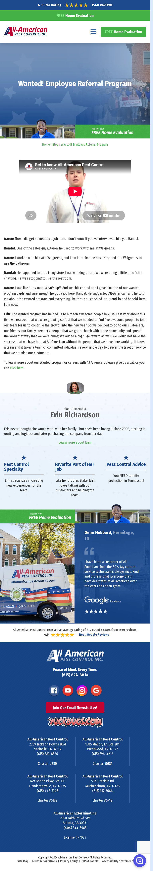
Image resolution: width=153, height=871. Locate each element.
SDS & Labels (90, 861)
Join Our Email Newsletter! (75, 707)
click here (17, 368)
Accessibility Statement (117, 861)
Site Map (22, 861)
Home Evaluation (75, 15)
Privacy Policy (69, 861)
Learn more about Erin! (75, 442)
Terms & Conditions (44, 861)
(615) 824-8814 (75, 674)
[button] (139, 860)
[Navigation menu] (93, 32)
